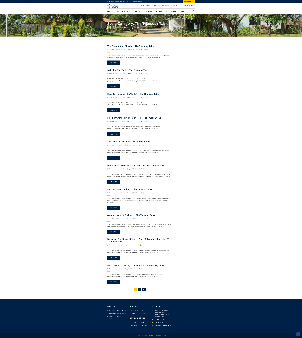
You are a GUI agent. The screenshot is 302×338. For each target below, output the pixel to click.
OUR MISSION (122, 310)
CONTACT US (122, 313)
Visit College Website (188, 1)
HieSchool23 (133, 49)
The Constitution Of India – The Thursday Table (130, 46)
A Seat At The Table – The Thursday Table (128, 70)
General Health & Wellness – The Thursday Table (131, 215)
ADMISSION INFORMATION (124, 11)
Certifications (112, 313)
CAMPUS (133, 322)
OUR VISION (112, 310)
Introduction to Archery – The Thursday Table (129, 189)
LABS (142, 310)
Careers (120, 316)
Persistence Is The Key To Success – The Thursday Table (135, 265)
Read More (113, 62)
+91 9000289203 (159, 319)
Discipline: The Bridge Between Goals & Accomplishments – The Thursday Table (139, 240)
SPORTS (143, 322)
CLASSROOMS (135, 310)
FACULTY (143, 313)
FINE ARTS (144, 325)
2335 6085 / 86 (159, 322)
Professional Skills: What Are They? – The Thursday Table (136, 165)
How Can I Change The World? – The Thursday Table (133, 94)
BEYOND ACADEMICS (161, 11)
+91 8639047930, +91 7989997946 (116, 1)
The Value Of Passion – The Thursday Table (129, 141)
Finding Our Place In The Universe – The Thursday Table (135, 118)
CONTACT (182, 11)
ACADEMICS (148, 11)
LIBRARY (133, 313)
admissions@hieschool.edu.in (135, 1)
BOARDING (138, 11)
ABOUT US (110, 11)
